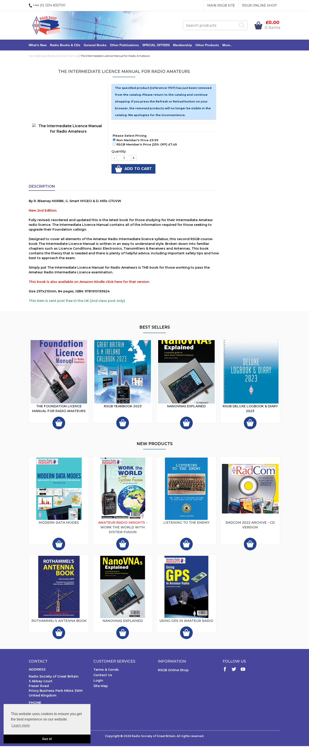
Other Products (207, 45)
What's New (38, 45)
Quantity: (119, 151)
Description (42, 186)
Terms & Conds (106, 670)
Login (98, 680)
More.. (227, 45)
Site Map (100, 686)
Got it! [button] (47, 739)
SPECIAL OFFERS (156, 45)
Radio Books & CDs (65, 45)
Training (72, 55)
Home (33, 55)
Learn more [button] (21, 725)
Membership (182, 45)
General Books (95, 45)
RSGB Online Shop (259, 5)
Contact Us (102, 675)
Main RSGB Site (221, 5)
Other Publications (124, 45)
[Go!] (242, 25)
